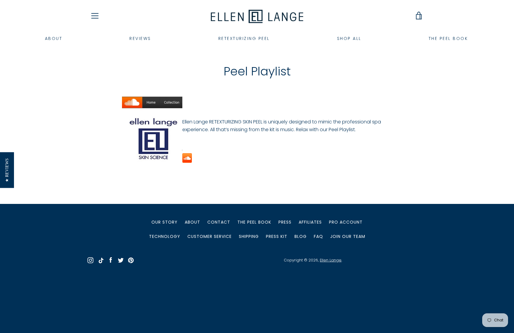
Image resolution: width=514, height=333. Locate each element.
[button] (7, 170)
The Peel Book (254, 222)
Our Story (164, 222)
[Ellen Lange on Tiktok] (101, 259)
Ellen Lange (330, 260)
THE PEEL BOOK (448, 38)
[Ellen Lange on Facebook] (111, 259)
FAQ (318, 236)
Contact (218, 222)
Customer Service (209, 236)
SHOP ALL (349, 38)
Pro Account (346, 222)
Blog (300, 236)
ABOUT (53, 38)
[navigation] (94, 15)
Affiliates (310, 222)
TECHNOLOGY (164, 236)
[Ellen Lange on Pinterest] (131, 259)
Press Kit (276, 236)
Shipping (249, 236)
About (192, 222)
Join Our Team (347, 236)
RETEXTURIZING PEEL (244, 38)
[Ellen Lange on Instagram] (90, 259)
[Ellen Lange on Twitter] (121, 259)
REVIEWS (140, 38)
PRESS (285, 222)
